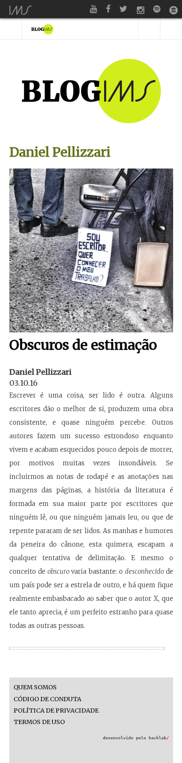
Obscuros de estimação (83, 345)
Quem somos (35, 687)
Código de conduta (47, 699)
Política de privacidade (56, 710)
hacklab (159, 737)
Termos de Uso (39, 722)
